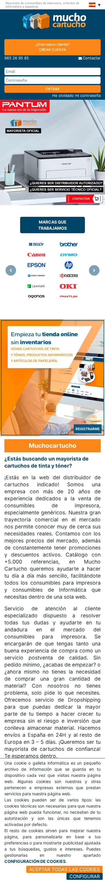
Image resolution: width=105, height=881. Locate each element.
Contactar (92, 58)
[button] (11, 270)
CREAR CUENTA (52, 47)
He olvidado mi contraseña (76, 95)
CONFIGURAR (84, 876)
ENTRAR (53, 89)
